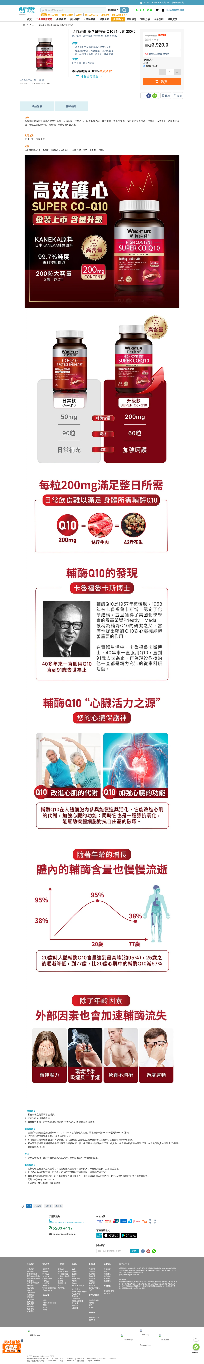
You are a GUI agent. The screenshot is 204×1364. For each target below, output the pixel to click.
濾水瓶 (60, 1280)
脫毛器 (91, 1307)
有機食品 (107, 1278)
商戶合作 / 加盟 (57, 1358)
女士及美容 (76, 1293)
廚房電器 (92, 1274)
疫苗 (105, 1271)
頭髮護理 (75, 1305)
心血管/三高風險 (33, 1283)
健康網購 (80, 1360)
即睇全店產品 (90, 76)
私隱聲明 (102, 1358)
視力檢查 (30, 1302)
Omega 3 (75, 1283)
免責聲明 (112, 1358)
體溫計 (44, 1305)
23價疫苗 (45, 1274)
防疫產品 (92, 1280)
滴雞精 (74, 1271)
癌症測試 (30, 1294)
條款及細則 (91, 1358)
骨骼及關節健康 (77, 1301)
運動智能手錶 (94, 1317)
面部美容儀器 (94, 1300)
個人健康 (107, 1276)
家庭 (61, 1360)
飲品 (90, 1290)
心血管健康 (76, 1298)
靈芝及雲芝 (76, 1278)
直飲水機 (61, 1269)
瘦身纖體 (75, 1296)
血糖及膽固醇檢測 (49, 1302)
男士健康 (30, 1280)
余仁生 (79, 14)
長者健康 (92, 1278)
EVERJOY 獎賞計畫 (160, 2)
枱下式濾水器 (63, 1274)
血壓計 (44, 1300)
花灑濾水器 (62, 1283)
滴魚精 (74, 1280)
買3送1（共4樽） (152, 66)
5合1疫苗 (45, 1280)
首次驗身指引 (109, 1291)
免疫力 (58, 1206)
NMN (73, 1269)
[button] (162, 81)
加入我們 (80, 1358)
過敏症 (29, 1290)
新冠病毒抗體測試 (33, 1276)
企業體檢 (30, 1311)
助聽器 (44, 1309)
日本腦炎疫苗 (47, 1290)
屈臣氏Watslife (91, 14)
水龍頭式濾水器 (64, 1276)
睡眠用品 (92, 1283)
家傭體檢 (30, 1297)
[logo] (27, 15)
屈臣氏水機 (53, 14)
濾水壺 (60, 1278)
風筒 (90, 1305)
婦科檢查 (30, 1271)
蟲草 (73, 1276)
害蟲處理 (92, 1285)
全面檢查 (30, 1269)
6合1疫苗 (45, 1283)
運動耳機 (92, 1320)
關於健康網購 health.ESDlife (37, 1358)
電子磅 (44, 1307)
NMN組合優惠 (67, 14)
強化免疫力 (76, 1289)
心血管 (38, 1206)
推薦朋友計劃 (178, 2)
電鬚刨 (91, 1302)
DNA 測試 (30, 1299)
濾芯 (59, 1285)
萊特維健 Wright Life (93, 36)
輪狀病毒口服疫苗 (49, 1288)
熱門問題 (107, 1293)
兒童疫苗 (45, 1269)
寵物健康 (92, 1276)
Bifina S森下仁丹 (119, 14)
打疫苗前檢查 (32, 1274)
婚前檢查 (30, 1285)
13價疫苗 (45, 1276)
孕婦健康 (75, 1307)
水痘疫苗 (45, 1285)
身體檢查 (107, 1269)
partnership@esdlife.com (131, 1274)
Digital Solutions (94, 1360)
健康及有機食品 (94, 1288)
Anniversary (51, 1360)
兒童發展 (30, 1308)
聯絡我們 (70, 1358)
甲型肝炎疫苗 (47, 1278)
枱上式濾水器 (63, 1271)
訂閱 (134, 1251)
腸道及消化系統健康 (79, 1291)
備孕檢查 (30, 1288)
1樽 (146, 63)
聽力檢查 (30, 1304)
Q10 (29, 1206)
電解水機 (61, 1288)
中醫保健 (30, 1306)
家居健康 (107, 1274)
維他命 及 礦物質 (78, 1285)
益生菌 (74, 1274)
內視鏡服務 (31, 1292)
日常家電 (92, 1269)
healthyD (70, 1360)
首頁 (29, 19)
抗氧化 (48, 1206)
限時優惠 (147, 59)
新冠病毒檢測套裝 (33, 1278)
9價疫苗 (45, 1271)
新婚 (42, 1360)
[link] (34, 1334)
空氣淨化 (92, 1271)
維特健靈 (105, 14)
